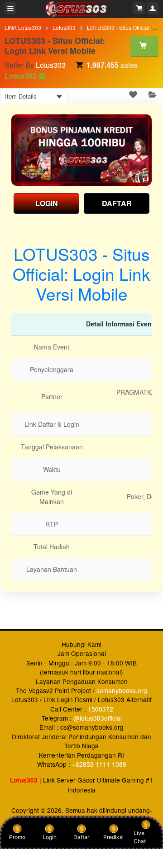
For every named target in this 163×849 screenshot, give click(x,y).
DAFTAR (117, 203)
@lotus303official (97, 717)
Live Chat (140, 837)
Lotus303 (64, 27)
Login (50, 837)
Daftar (81, 837)
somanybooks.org (121, 690)
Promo (17, 837)
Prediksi (113, 837)
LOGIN (46, 203)
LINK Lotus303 (23, 27)
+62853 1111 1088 (99, 764)
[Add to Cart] (144, 46)
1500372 (100, 708)
